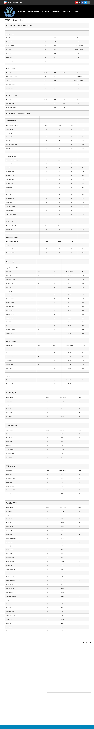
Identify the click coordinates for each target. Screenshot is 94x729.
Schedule (45, 11)
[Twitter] (85, 2)
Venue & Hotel (33, 11)
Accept (83, 727)
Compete (21, 11)
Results (65, 11)
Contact (76, 11)
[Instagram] (79, 2)
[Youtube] (76, 2)
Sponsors (56, 11)
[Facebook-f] (82, 2)
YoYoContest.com (15, 2)
